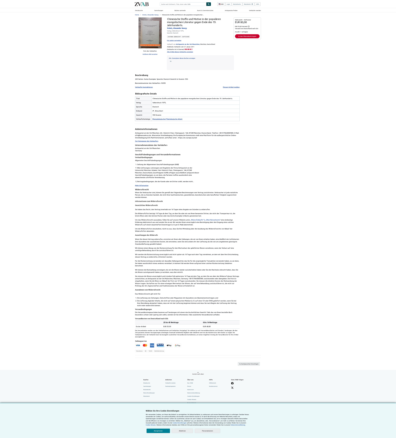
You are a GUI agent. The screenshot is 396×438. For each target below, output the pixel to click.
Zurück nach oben (198, 374)
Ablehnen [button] (182, 431)
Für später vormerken (174, 40)
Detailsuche (139, 10)
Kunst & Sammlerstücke (205, 10)
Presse (189, 386)
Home (137, 15)
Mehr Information (141, 185)
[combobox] (183, 4)
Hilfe (257, 4)
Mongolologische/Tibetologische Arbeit (167, 119)
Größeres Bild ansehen (150, 54)
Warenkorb (146, 396)
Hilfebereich (212, 383)
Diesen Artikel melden (231, 87)
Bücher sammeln (180, 10)
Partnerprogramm (170, 386)
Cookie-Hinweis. (151, 425)
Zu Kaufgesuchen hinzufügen (249, 364)
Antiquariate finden (231, 10)
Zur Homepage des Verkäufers (146, 141)
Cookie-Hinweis (191, 399)
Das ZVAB (190, 383)
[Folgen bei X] (232, 388)
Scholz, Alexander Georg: (150, 15)
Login (228, 4)
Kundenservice (213, 386)
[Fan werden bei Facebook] (232, 383)
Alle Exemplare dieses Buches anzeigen (182, 58)
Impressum (190, 389)
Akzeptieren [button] (158, 431)
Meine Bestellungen (149, 393)
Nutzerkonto (237, 4)
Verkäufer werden (255, 10)
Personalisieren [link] (207, 431)
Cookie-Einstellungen (179, 423)
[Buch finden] (208, 4)
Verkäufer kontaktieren (144, 87)
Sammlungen (158, 10)
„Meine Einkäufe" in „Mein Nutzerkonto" (205, 220)
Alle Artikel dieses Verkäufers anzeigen (180, 52)
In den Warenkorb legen (247, 36)
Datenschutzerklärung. (238, 425)
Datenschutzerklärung (193, 393)
